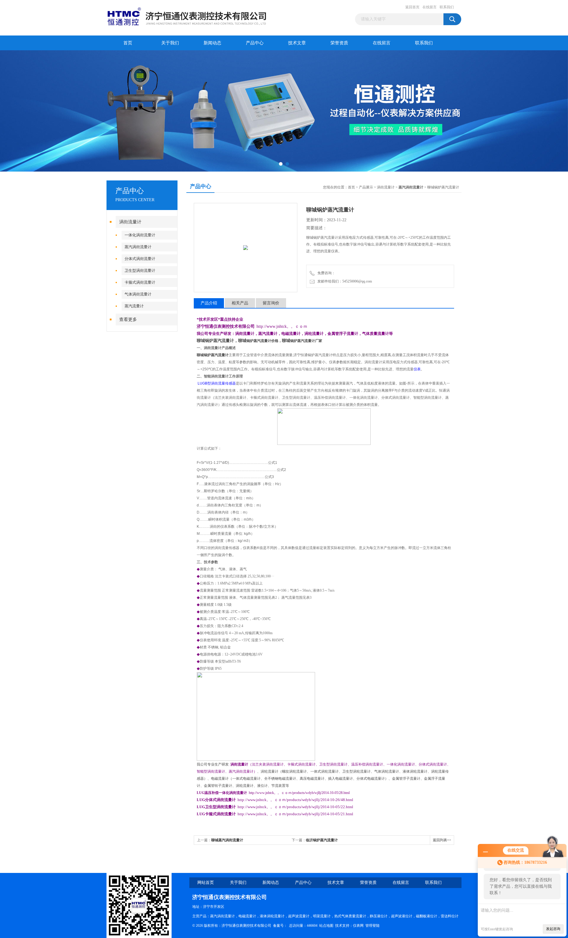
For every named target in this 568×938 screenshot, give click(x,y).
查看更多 (128, 319)
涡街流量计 (130, 221)
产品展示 (366, 187)
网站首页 (205, 882)
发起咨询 (553, 929)
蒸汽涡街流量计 (138, 247)
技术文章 (297, 43)
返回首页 (412, 7)
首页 (127, 43)
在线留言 (429, 7)
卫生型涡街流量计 (140, 270)
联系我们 (447, 7)
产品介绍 (209, 303)
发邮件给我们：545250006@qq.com (344, 281)
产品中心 (255, 43)
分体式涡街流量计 (140, 258)
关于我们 (170, 43)
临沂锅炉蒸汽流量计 (322, 840)
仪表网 (358, 926)
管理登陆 (372, 926)
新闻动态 (212, 43)
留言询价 (271, 303)
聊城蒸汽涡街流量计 (227, 840)
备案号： (280, 926)
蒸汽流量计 (134, 306)
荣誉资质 (339, 43)
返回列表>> (442, 840)
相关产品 (240, 303)
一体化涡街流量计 (140, 235)
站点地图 (326, 926)
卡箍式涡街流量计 (140, 282)
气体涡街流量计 (138, 294)
